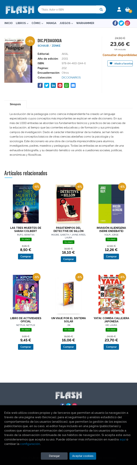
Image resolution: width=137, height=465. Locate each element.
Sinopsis (15, 104)
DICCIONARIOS (71, 77)
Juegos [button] (65, 23)
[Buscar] (101, 10)
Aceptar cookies (82, 456)
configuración (30, 444)
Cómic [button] (36, 23)
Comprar (25, 256)
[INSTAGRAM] (127, 23)
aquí (123, 439)
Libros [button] (21, 23)
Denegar (54, 456)
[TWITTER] (121, 23)
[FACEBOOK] (115, 23)
